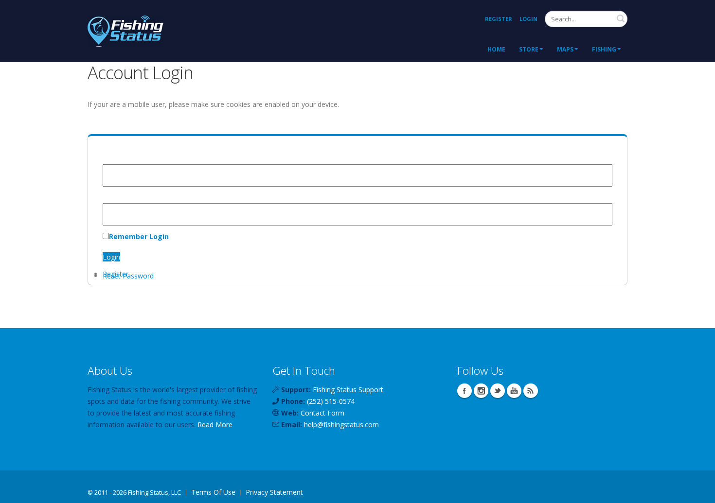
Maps (565, 49)
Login (528, 18)
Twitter (497, 390)
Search (621, 18)
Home (496, 49)
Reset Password (128, 275)
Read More (214, 424)
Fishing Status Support (348, 389)
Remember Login (139, 236)
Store (528, 49)
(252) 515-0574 (331, 401)
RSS (530, 390)
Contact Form (322, 412)
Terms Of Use (213, 492)
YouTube (514, 390)
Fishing (604, 49)
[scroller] (698, 491)
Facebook (464, 390)
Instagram (481, 390)
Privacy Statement (274, 492)
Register (498, 18)
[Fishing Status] (125, 30)
